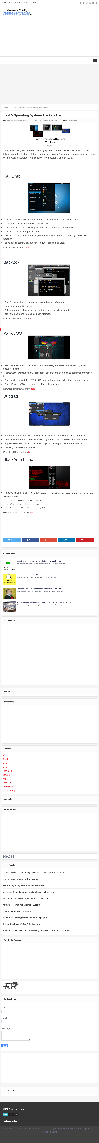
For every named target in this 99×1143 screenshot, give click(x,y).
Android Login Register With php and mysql (24, 885)
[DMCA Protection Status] (10, 1114)
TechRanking (8, 790)
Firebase (6, 782)
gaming (6, 774)
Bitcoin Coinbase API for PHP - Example (21, 924)
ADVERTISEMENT (15, 2)
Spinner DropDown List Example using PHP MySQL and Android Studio (36, 930)
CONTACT (34, 2)
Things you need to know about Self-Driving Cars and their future (44, 602)
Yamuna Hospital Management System (21, 905)
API (4, 755)
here (33, 388)
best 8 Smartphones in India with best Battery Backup (39, 561)
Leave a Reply (71, 120)
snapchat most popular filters (29, 575)
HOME (4, 2)
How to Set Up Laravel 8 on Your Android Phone (25, 898)
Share (31, 540)
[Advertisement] (49, 36)
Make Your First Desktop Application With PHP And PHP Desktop (33, 873)
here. (27, 247)
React (5, 759)
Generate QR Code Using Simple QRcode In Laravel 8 (28, 892)
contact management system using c (20, 879)
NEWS (26, 2)
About (5, 766)
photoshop (7, 786)
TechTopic (7, 770)
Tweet (13, 540)
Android (6, 762)
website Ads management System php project (25, 917)
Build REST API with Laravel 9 (17, 911)
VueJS (5, 778)
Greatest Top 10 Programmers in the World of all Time (39, 589)
